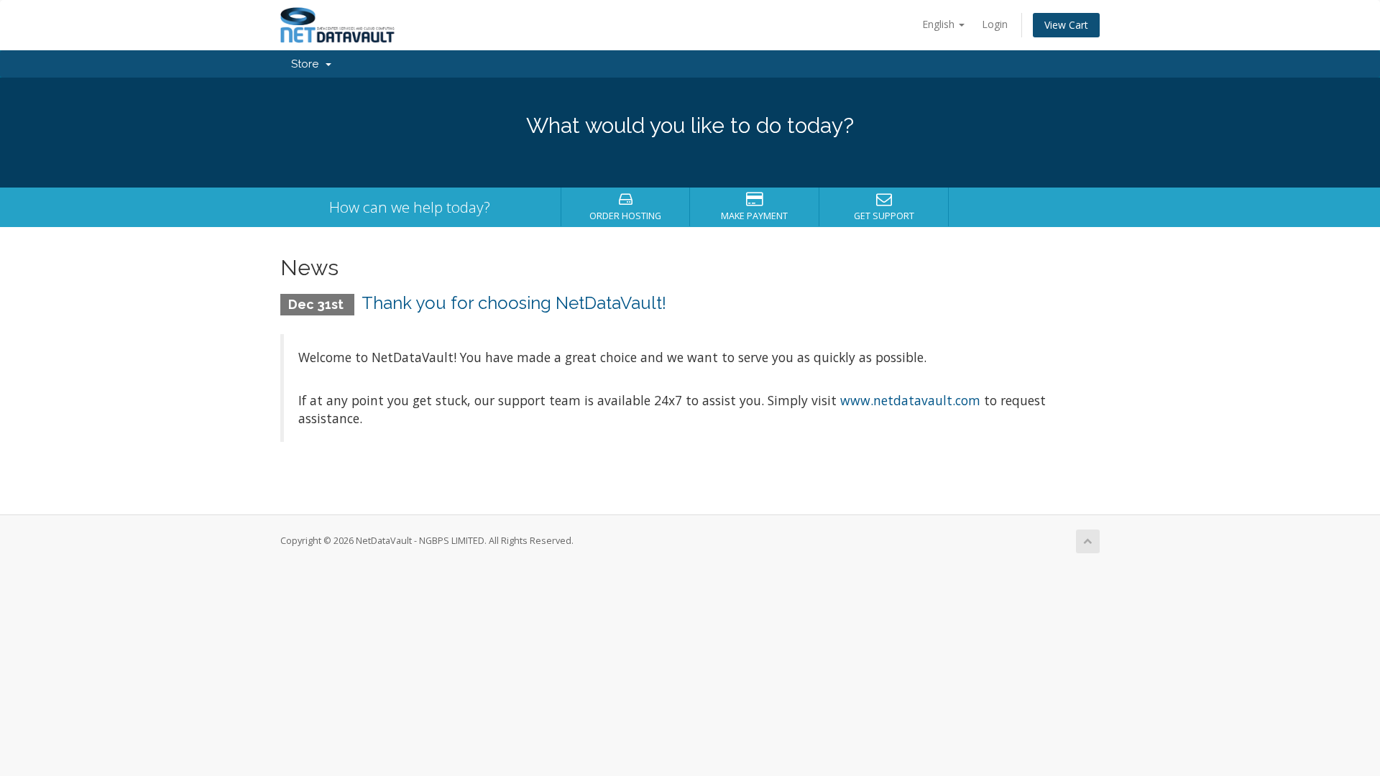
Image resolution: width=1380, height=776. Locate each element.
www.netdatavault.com (910, 400)
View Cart (1066, 25)
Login (995, 24)
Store (307, 63)
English (939, 24)
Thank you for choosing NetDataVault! (514, 302)
